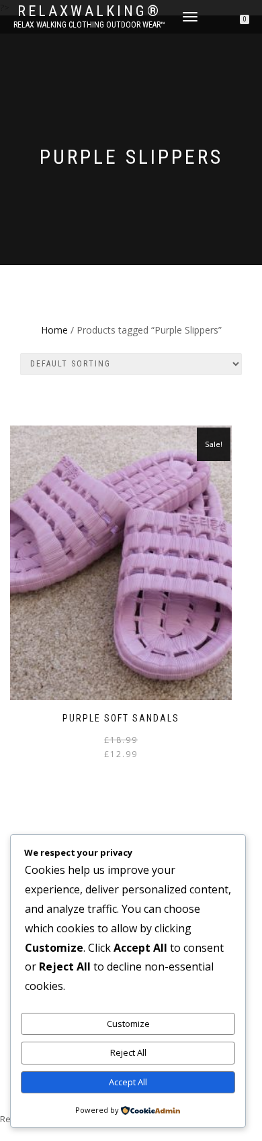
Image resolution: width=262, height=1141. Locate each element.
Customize (128, 1024)
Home (54, 330)
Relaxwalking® (89, 11)
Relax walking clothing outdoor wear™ (89, 25)
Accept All (128, 1082)
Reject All (128, 1052)
